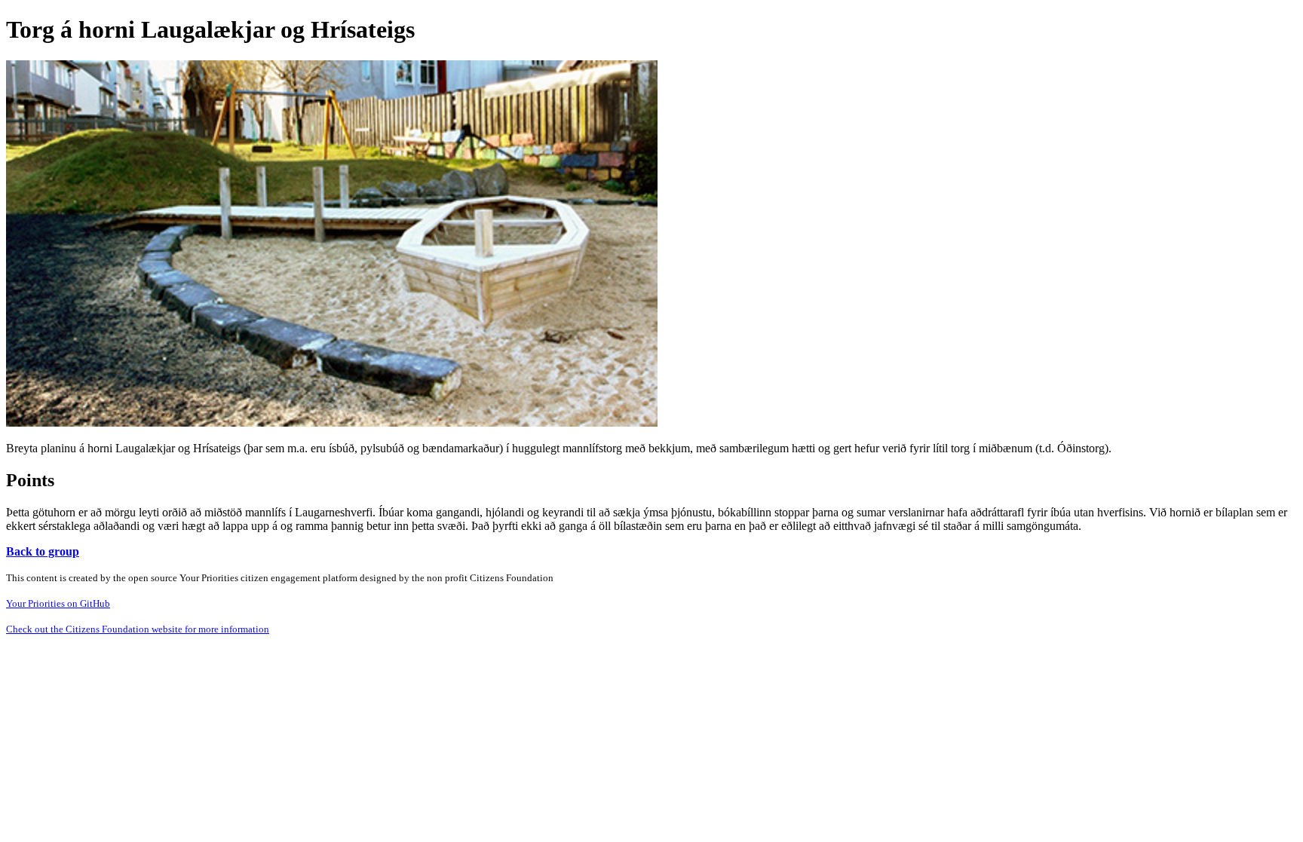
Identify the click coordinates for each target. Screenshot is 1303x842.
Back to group (42, 551)
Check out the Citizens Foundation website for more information (137, 629)
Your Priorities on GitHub (58, 603)
